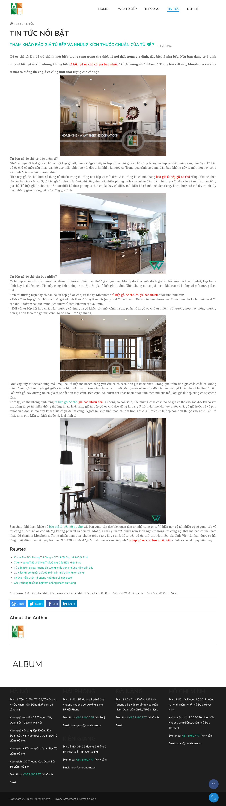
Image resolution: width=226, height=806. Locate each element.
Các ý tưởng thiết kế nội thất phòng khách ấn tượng (45, 583)
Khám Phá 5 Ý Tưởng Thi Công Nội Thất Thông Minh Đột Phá (51, 557)
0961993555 (85, 717)
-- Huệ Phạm (164, 46)
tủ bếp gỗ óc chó (66, 402)
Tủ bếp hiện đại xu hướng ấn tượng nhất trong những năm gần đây (53, 568)
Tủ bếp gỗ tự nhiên (133, 593)
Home (17, 24)
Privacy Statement (64, 799)
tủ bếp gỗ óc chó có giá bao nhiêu (59, 593)
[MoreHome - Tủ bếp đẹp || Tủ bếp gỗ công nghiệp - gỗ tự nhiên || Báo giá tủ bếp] (17, 9)
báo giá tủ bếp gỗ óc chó (66, 526)
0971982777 (32, 774)
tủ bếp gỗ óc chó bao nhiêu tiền (92, 593)
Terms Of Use (87, 799)
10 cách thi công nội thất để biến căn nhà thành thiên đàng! (49, 573)
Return (174, 593)
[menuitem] (104, 9)
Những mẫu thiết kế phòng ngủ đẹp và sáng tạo (43, 578)
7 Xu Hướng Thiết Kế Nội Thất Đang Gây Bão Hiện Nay (47, 563)
